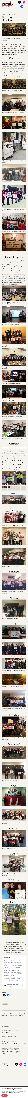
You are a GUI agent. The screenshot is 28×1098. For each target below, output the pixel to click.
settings (17, 1092)
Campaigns (4, 40)
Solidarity (5, 1004)
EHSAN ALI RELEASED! (9, 1037)
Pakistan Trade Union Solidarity (13, 38)
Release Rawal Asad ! (5, 1014)
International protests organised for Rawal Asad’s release (17, 1014)
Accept (4, 1095)
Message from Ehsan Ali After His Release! (10, 1031)
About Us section (17, 952)
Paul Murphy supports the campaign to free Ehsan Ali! (9, 1042)
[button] (8, 477)
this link (5, 162)
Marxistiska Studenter (7, 525)
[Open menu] (15, 4)
